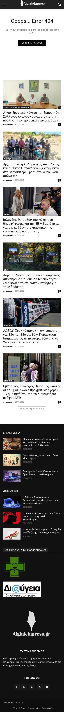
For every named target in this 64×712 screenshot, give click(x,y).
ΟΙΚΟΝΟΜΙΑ (8, 381)
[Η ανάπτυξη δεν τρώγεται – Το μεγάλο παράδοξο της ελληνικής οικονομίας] (12, 534)
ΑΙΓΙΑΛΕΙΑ (7, 159)
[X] (40, 687)
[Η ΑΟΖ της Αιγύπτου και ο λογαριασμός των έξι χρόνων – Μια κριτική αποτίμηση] (12, 502)
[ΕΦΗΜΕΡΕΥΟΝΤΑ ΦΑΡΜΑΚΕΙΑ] (14, 567)
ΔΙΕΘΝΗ (7, 214)
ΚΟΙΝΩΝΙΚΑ (8, 325)
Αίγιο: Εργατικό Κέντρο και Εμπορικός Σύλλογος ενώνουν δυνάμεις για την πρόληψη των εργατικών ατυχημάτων (31, 116)
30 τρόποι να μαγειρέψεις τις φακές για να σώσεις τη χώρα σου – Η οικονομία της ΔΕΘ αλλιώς (41, 442)
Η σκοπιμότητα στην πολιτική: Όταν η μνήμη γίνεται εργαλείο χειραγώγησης (41, 516)
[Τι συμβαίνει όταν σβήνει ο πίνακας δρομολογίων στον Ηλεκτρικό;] (12, 476)
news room (8, 124)
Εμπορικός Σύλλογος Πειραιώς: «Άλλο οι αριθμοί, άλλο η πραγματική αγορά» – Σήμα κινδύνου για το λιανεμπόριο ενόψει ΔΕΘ (31, 392)
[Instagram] (24, 687)
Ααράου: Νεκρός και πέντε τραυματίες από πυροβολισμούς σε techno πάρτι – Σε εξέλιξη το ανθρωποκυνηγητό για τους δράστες (31, 281)
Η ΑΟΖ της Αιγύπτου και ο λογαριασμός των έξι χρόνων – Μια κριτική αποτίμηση (41, 500)
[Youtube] (47, 687)
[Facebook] (17, 687)
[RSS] (32, 687)
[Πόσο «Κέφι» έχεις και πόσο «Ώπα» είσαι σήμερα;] (12, 460)
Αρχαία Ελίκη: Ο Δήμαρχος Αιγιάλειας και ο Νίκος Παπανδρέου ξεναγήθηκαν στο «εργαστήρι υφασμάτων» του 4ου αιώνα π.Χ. (31, 170)
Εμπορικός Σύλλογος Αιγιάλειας (17, 107)
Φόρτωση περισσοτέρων (31, 408)
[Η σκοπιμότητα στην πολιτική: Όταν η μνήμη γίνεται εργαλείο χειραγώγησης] (12, 518)
